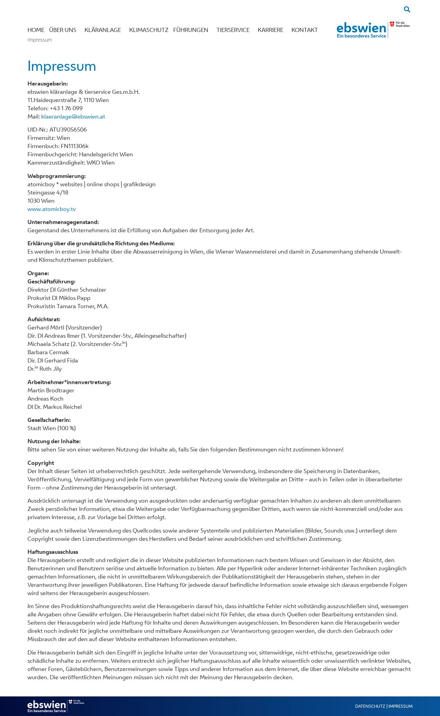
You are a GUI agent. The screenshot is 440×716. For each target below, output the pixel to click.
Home (36, 30)
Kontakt (305, 30)
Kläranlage (103, 30)
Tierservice (233, 30)
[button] (406, 9)
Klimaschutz (148, 30)
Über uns (62, 30)
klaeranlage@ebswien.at (73, 116)
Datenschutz (370, 706)
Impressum (400, 706)
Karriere (270, 30)
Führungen (190, 30)
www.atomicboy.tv (52, 209)
